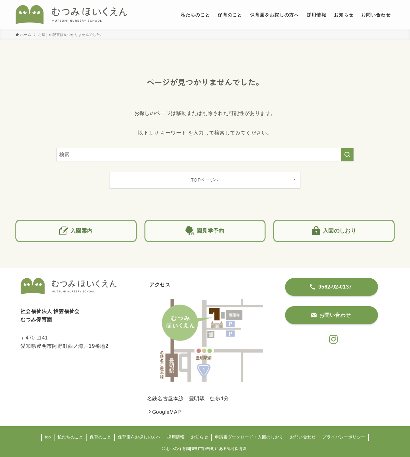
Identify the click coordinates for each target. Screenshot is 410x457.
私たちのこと (70, 437)
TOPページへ (205, 180)
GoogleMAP (166, 412)
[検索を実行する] (347, 154)
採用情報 (175, 437)
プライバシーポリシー (343, 437)
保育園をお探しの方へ (139, 437)
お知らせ (199, 437)
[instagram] (331, 337)
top (48, 437)
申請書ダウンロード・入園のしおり (249, 437)
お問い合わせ (303, 437)
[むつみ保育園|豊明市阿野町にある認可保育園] (71, 14)
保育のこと (100, 437)
